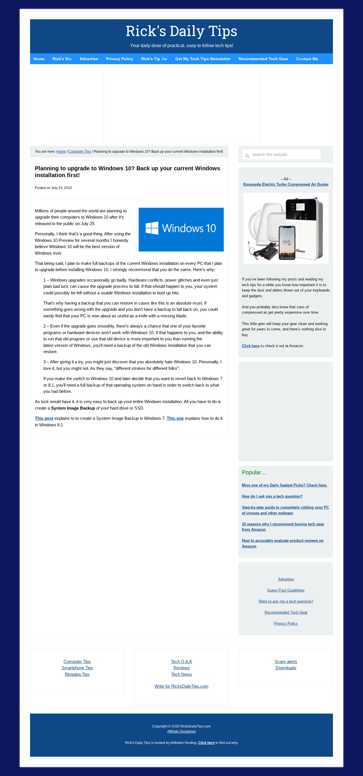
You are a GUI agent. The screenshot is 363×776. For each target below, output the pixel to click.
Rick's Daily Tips (181, 30)
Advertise (286, 579)
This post (44, 418)
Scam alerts (286, 661)
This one (175, 418)
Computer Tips (77, 661)
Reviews (182, 667)
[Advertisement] (286, 411)
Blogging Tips (77, 674)
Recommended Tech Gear (286, 612)
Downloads (286, 667)
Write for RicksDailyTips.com (181, 686)
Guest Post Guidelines (286, 590)
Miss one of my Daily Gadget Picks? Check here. (284, 485)
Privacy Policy (286, 623)
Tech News (181, 674)
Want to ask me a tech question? (286, 601)
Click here (206, 743)
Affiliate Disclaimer (181, 731)
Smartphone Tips (77, 667)
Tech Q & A (181, 661)
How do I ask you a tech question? (272, 496)
